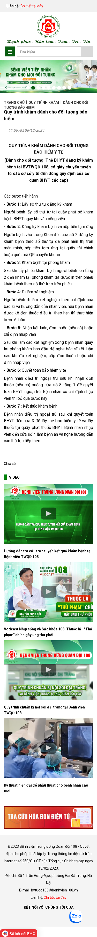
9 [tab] (69, 88)
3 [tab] (38, 88)
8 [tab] (64, 88)
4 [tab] (43, 88)
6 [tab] (54, 88)
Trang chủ (14, 102)
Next (86, 77)
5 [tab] (48, 88)
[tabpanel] (48, 76)
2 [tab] (33, 88)
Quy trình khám (43, 102)
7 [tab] (59, 88)
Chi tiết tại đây (31, 6)
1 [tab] (28, 88)
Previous (10, 77)
